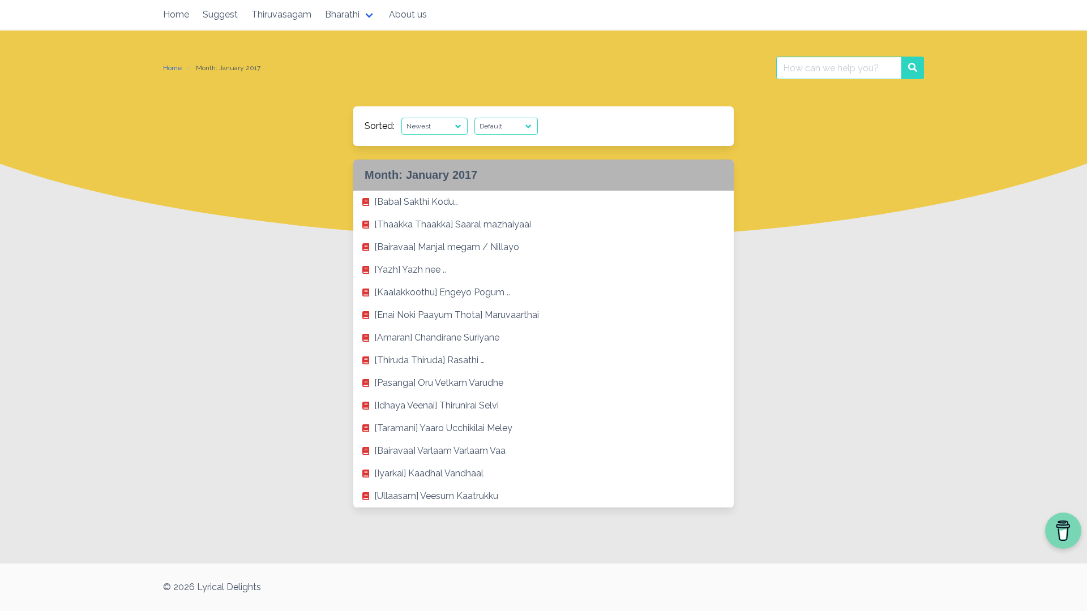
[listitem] (543, 202)
